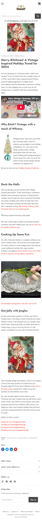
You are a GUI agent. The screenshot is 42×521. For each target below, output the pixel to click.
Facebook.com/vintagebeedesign (13, 422)
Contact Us (14, 511)
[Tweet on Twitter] (7, 449)
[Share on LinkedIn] (11, 449)
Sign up (33, 500)
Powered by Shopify (21, 517)
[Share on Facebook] (2, 449)
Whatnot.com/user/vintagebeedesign (15, 430)
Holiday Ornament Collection (29, 168)
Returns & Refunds (27, 511)
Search (37, 511)
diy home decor (22, 438)
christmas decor (12, 438)
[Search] (38, 16)
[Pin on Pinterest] (15, 449)
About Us (6, 511)
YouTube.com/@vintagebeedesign (13, 425)
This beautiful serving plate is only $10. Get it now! (19, 303)
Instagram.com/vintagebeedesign (13, 427)
